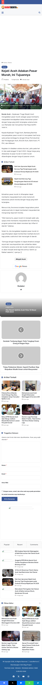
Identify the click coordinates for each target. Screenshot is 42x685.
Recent (19, 545)
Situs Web (5, 482)
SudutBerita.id (33, 661)
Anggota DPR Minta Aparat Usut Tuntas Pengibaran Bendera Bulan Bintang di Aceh (26, 562)
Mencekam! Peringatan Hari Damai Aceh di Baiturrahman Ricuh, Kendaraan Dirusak (27, 591)
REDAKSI (18, 668)
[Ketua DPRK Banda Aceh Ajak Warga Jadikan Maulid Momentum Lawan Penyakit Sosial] (11, 409)
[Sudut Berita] (10, 7)
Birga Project (28, 665)
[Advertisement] (21, 39)
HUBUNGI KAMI (21, 671)
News (10, 62)
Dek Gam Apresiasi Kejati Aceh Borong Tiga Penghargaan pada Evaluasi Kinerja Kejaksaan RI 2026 (26, 169)
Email (4, 474)
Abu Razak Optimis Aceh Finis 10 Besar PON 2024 (21, 311)
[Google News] (21, 266)
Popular (7, 545)
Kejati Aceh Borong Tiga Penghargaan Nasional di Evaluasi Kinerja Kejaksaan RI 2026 (26, 181)
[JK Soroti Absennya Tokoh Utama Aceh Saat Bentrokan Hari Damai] (7, 573)
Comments (34, 545)
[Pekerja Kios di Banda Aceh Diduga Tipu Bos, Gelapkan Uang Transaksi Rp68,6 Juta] (11, 386)
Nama (4, 465)
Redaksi (6, 79)
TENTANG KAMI (9, 668)
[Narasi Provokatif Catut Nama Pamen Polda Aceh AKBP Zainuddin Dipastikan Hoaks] (31, 636)
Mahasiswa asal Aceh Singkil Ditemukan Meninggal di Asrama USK (31, 395)
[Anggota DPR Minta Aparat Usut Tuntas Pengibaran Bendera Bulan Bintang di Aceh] (7, 563)
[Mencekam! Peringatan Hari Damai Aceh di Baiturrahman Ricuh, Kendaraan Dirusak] (7, 592)
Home (5, 62)
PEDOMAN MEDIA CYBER (30, 668)
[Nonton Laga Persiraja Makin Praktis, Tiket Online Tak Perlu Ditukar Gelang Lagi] (31, 409)
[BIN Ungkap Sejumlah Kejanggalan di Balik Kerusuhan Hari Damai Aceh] (7, 554)
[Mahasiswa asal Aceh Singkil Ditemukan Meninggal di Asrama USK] (31, 386)
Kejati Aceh (21, 259)
